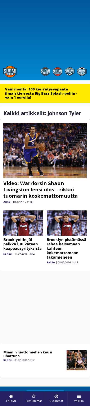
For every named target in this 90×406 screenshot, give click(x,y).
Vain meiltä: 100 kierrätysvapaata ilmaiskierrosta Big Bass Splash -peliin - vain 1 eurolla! (41, 93)
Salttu (7, 253)
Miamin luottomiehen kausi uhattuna (27, 354)
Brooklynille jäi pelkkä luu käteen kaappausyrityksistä (22, 244)
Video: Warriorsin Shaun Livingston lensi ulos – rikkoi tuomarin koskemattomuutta (40, 189)
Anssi (6, 202)
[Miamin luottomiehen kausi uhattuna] (76, 360)
